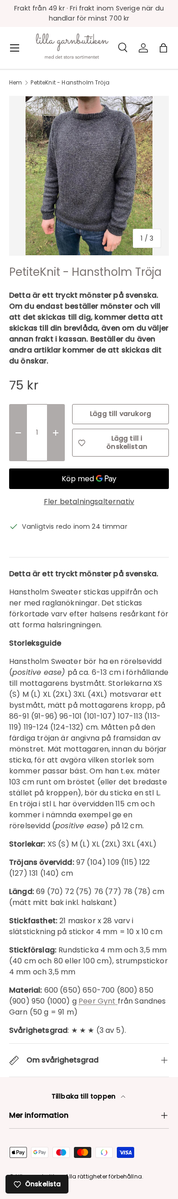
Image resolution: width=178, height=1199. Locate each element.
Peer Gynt (98, 1001)
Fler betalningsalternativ (89, 501)
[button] (163, 48)
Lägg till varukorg (120, 413)
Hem (15, 82)
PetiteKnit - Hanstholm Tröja (70, 82)
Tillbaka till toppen (84, 1096)
